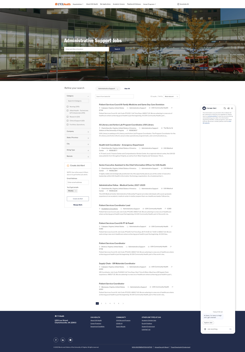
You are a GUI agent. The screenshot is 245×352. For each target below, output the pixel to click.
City (68, 144)
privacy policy (212, 116)
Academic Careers (119, 4)
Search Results (120, 326)
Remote (69, 156)
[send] (230, 329)
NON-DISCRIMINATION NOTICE (142, 347)
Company (70, 131)
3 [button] (105, 303)
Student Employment (148, 326)
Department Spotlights (97, 326)
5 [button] (114, 303)
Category (70, 96)
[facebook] (56, 340)
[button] (117, 49)
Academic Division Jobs (149, 320)
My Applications (105, 4)
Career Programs (96, 323)
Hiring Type (71, 150)
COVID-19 (119, 323)
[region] (218, 218)
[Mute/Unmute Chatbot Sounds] (228, 108)
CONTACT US (146, 329)
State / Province (72, 137)
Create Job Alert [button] (78, 199)
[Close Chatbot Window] (232, 108)
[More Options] (205, 329)
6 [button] (118, 303)
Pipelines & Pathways (134, 4)
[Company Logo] (62, 4)
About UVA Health (92, 4)
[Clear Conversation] (224, 108)
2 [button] (101, 303)
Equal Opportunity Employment (180, 347)
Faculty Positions (147, 323)
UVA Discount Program (123, 320)
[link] (77, 205)
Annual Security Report (162, 347)
